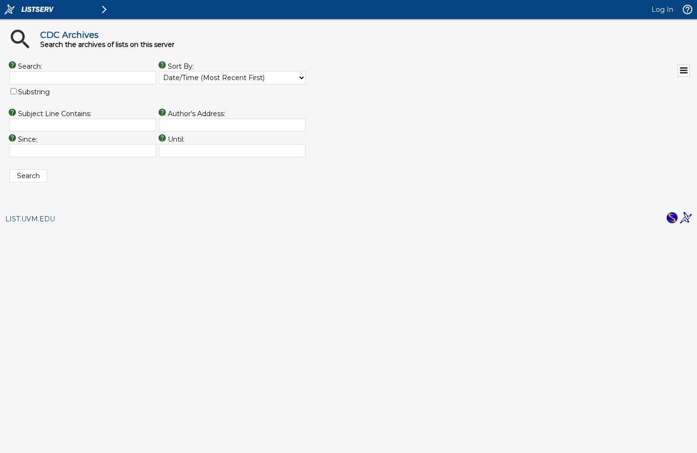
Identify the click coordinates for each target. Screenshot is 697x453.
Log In (662, 9)
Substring (34, 92)
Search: (30, 66)
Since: (27, 139)
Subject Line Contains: (55, 113)
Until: (176, 139)
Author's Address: (196, 113)
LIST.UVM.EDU (30, 219)
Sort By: (181, 66)
